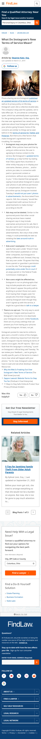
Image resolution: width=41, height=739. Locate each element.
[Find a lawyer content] (36, 698)
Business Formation (15, 597)
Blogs (12, 33)
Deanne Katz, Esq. (20, 57)
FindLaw (4, 33)
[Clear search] (33, 563)
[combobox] (20, 563)
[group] (20, 475)
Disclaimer (22, 733)
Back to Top (21, 614)
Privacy (12, 733)
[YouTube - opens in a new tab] (11, 676)
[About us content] (36, 691)
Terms (4, 733)
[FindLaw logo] (12, 3)
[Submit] (36, 662)
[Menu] (3, 3)
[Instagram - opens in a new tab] (26, 676)
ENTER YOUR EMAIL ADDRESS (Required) (17, 658)
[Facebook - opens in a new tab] (4, 676)
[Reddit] (34, 676)
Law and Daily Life (23, 33)
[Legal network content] (36, 720)
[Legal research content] (36, 713)
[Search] (36, 3)
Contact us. (23, 643)
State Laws (11, 601)
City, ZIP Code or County (15, 559)
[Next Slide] (33, 512)
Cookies (32, 733)
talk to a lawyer (32, 305)
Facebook (34, 319)
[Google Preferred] (4, 683)
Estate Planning (13, 593)
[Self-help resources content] (36, 706)
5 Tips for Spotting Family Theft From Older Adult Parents (19, 469)
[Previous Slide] (8, 512)
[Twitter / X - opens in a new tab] (19, 676)
